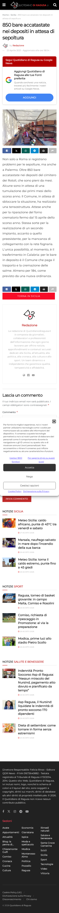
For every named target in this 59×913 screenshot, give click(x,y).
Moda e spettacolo (28, 843)
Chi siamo (31, 899)
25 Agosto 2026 (27, 738)
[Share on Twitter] (16, 150)
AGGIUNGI (29, 97)
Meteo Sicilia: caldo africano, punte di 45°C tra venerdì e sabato (37, 524)
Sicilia (13, 15)
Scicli (44, 850)
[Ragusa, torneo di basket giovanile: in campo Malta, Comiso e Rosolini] (9, 598)
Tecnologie (47, 864)
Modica (26, 849)
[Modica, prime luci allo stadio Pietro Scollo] (9, 641)
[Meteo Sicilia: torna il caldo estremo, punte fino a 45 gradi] (9, 562)
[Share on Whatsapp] (26, 150)
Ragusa (26, 870)
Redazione (18, 45)
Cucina (6, 865)
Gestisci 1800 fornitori (16, 460)
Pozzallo (26, 865)
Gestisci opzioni (29, 485)
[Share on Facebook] (6, 150)
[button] (54, 421)
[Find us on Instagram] (15, 811)
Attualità (7, 836)
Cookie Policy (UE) (12, 892)
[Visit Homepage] (29, 5)
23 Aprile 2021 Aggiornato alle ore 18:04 (29, 50)
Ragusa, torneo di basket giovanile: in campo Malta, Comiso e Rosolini (36, 599)
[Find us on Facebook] (3, 811)
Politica (26, 861)
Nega (29, 476)
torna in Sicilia (28, 296)
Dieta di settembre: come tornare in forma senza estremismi (37, 729)
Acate (5, 827)
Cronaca (7, 861)
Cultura (6, 870)
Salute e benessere (46, 837)
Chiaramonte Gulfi (9, 850)
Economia (27, 827)
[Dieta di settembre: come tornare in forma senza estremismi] (9, 728)
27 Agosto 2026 (27, 533)
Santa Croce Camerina (48, 844)
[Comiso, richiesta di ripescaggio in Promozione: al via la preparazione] (9, 617)
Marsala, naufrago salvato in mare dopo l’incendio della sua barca (37, 544)
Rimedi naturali (45, 829)
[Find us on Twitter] (8, 811)
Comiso (6, 856)
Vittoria (45, 873)
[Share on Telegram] (35, 150)
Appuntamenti (10, 832)
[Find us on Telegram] (20, 811)
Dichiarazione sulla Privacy (36, 491)
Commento (10, 412)
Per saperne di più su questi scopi (41, 460)
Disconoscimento (11, 899)
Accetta (29, 467)
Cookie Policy (14, 491)
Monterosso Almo (28, 855)
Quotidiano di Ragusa (20, 905)
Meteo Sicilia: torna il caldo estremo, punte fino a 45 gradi (37, 563)
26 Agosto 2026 (27, 552)
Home (5, 15)
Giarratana (28, 832)
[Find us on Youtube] (27, 811)
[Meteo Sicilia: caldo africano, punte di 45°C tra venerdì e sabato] (9, 523)
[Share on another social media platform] (53, 150)
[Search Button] (55, 5)
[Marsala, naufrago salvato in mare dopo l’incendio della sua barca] (9, 542)
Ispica (25, 836)
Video (44, 868)
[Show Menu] (4, 5)
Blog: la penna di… (8, 843)
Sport (44, 859)
